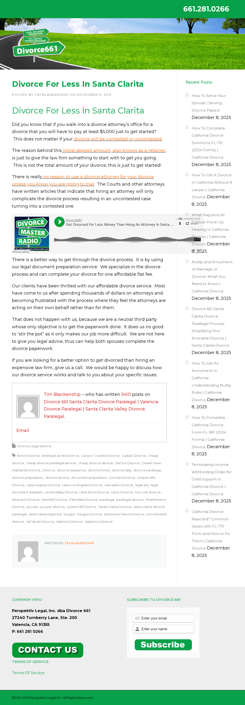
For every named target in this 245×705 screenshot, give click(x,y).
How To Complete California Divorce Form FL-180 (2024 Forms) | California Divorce (209, 432)
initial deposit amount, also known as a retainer (113, 150)
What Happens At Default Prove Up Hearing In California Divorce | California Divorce (210, 229)
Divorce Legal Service (34, 446)
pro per (32, 507)
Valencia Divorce (69, 521)
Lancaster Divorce (119, 485)
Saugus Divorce (89, 514)
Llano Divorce (122, 492)
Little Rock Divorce (94, 492)
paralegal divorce (130, 499)
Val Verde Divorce (40, 521)
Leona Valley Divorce (61, 492)
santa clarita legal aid (45, 514)
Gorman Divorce (122, 477)
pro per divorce (52, 507)
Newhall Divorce (54, 499)
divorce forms (99, 470)
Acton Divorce (28, 455)
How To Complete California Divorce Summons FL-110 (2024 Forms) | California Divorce (208, 143)
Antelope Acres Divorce (60, 455)
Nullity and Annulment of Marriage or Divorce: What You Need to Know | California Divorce (212, 276)
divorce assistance (71, 470)
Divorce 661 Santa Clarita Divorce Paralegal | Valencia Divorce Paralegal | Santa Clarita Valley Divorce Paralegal (101, 409)
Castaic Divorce (134, 455)
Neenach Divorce (25, 499)
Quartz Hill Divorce (81, 507)
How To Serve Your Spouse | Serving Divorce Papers (209, 103)
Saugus (69, 514)
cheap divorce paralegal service (51, 463)
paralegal (107, 499)
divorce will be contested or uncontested (118, 139)
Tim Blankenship (52, 95)
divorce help (121, 470)
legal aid (141, 485)
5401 (126, 394)
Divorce (49, 470)
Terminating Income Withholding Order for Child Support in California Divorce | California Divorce (212, 479)
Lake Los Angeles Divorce (82, 485)
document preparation (89, 477)
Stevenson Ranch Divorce (124, 514)
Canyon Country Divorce (100, 455)
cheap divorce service (95, 463)
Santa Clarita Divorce (114, 507)
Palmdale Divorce (83, 499)
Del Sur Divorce (127, 463)
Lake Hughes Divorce (43, 485)
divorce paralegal (147, 470)
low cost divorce (148, 492)
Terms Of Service (28, 673)
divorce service (57, 477)
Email (23, 430)
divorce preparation (27, 477)
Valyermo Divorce (99, 521)
